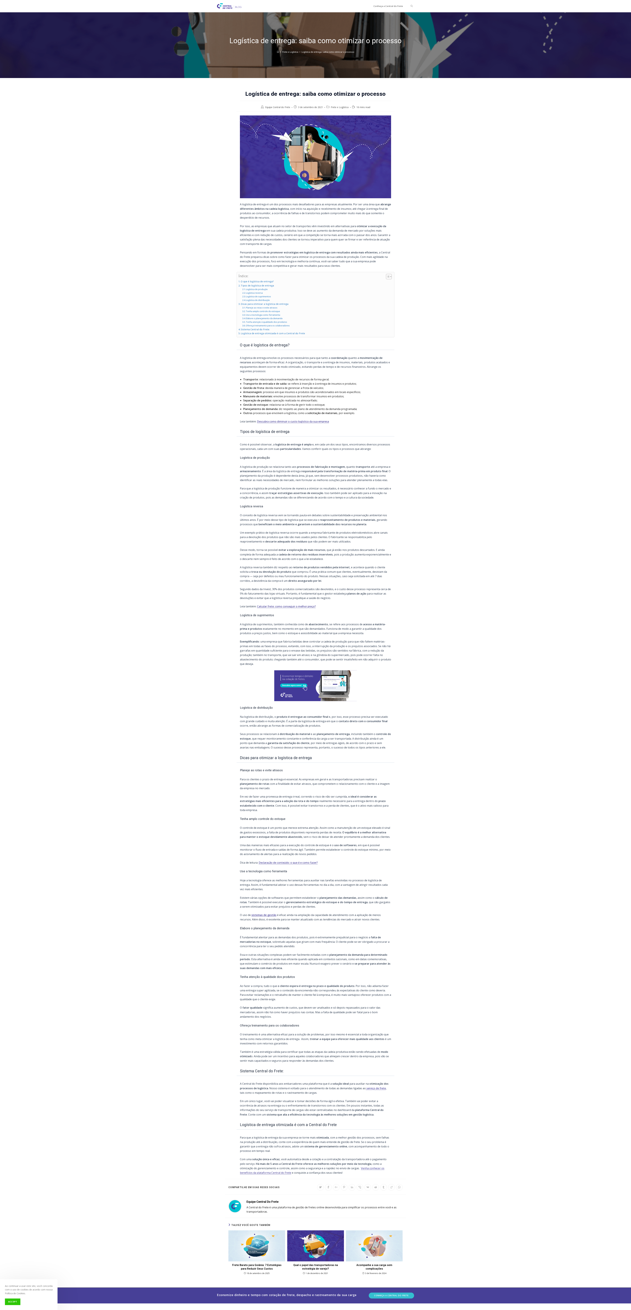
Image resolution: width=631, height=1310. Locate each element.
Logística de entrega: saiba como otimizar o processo (328, 51)
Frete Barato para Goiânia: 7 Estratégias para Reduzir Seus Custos (256, 1267)
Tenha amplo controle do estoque (263, 311)
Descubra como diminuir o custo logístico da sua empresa (293, 421)
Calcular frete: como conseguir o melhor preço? (286, 606)
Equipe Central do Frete (277, 107)
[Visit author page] (235, 1206)
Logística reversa (254, 292)
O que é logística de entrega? (257, 281)
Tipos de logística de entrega (257, 285)
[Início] (278, 51)
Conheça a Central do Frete (391, 1295)
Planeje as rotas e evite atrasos (261, 307)
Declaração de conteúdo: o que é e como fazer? (288, 862)
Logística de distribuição (258, 300)
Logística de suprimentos (258, 296)
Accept (12, 1301)
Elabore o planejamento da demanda (264, 318)
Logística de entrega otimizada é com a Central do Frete (273, 333)
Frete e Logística (340, 107)
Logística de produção (257, 289)
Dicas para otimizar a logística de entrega (264, 303)
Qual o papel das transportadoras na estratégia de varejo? (315, 1267)
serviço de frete (376, 1088)
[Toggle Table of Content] (387, 276)
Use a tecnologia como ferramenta (263, 314)
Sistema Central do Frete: (255, 329)
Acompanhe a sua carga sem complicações (374, 1267)
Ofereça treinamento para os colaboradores (268, 325)
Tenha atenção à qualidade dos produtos (266, 321)
